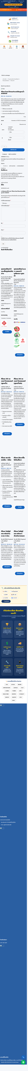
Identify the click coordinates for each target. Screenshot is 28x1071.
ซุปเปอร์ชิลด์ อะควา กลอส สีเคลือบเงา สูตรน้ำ (20, 272)
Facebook (12, 7)
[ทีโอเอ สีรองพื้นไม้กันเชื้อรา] (20, 447)
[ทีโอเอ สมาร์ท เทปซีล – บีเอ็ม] (7, 447)
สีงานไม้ (3, 539)
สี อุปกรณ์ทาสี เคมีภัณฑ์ (6, 277)
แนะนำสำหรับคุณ (5, 280)
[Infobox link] (13, 765)
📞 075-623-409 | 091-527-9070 (13, 4)
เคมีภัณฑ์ (3, 387)
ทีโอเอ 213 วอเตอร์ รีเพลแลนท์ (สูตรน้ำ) (7, 381)
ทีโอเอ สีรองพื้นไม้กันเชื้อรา (19, 458)
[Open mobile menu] (1, 13)
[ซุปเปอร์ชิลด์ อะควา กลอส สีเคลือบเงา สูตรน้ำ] (20, 258)
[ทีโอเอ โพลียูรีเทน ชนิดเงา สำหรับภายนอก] (20, 520)
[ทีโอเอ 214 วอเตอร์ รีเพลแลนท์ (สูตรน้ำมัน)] (20, 368)
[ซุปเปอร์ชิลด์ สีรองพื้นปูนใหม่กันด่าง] (7, 258)
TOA (2, 282)
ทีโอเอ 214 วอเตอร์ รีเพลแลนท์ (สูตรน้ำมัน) (20, 381)
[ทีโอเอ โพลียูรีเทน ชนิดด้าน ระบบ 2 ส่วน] (7, 520)
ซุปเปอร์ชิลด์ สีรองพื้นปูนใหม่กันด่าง (7, 271)
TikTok (17, 7)
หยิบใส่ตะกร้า (13, 149)
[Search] (25, 13)
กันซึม (7, 387)
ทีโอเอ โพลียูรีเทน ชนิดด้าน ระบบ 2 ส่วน (6, 533)
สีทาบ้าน (3, 278)
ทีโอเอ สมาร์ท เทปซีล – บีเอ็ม (6, 458)
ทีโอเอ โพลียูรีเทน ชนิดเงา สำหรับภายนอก (19, 533)
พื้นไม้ (6, 539)
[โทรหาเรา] (23, 1057)
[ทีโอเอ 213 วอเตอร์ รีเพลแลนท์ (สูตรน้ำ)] (7, 368)
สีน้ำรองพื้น (8, 278)
